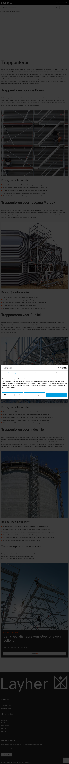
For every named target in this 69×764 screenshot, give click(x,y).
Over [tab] (57, 372)
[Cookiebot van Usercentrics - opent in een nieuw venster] (59, 368)
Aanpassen (33, 395)
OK (56, 395)
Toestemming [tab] (12, 372)
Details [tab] (34, 372)
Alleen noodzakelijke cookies (12, 395)
